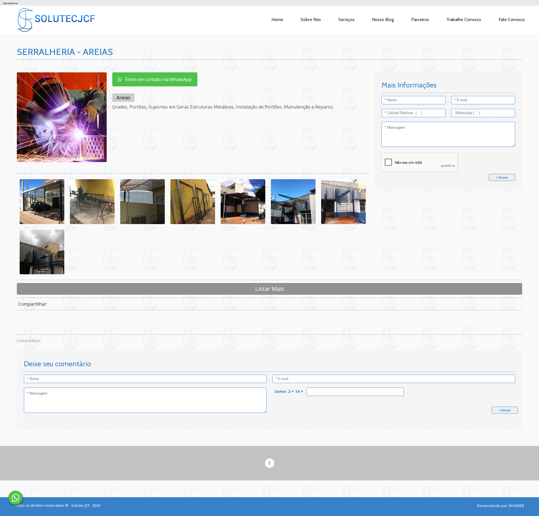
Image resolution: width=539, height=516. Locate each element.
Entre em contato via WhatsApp (157, 79)
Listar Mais (269, 288)
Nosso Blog (383, 19)
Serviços (346, 19)
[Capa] (15, 498)
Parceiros (420, 19)
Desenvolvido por (500, 505)
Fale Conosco (512, 19)
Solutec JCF (80, 505)
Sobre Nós (311, 19)
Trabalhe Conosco (463, 19)
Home (277, 19)
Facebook (269, 463)
